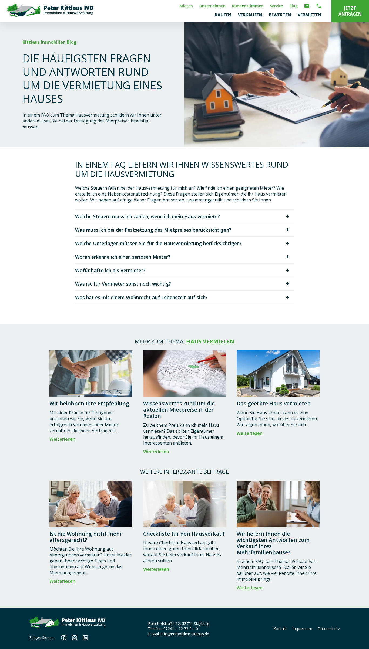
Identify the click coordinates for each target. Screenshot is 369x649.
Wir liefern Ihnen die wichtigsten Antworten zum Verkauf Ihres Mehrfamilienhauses (273, 543)
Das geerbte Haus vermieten (274, 403)
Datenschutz (329, 628)
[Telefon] (319, 5)
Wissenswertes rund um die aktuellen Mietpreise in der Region (179, 409)
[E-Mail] (307, 5)
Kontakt (280, 628)
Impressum (302, 628)
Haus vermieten (210, 341)
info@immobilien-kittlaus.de (185, 633)
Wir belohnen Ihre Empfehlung (89, 403)
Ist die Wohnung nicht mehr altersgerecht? (85, 537)
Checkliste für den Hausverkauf (184, 533)
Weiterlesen (62, 439)
